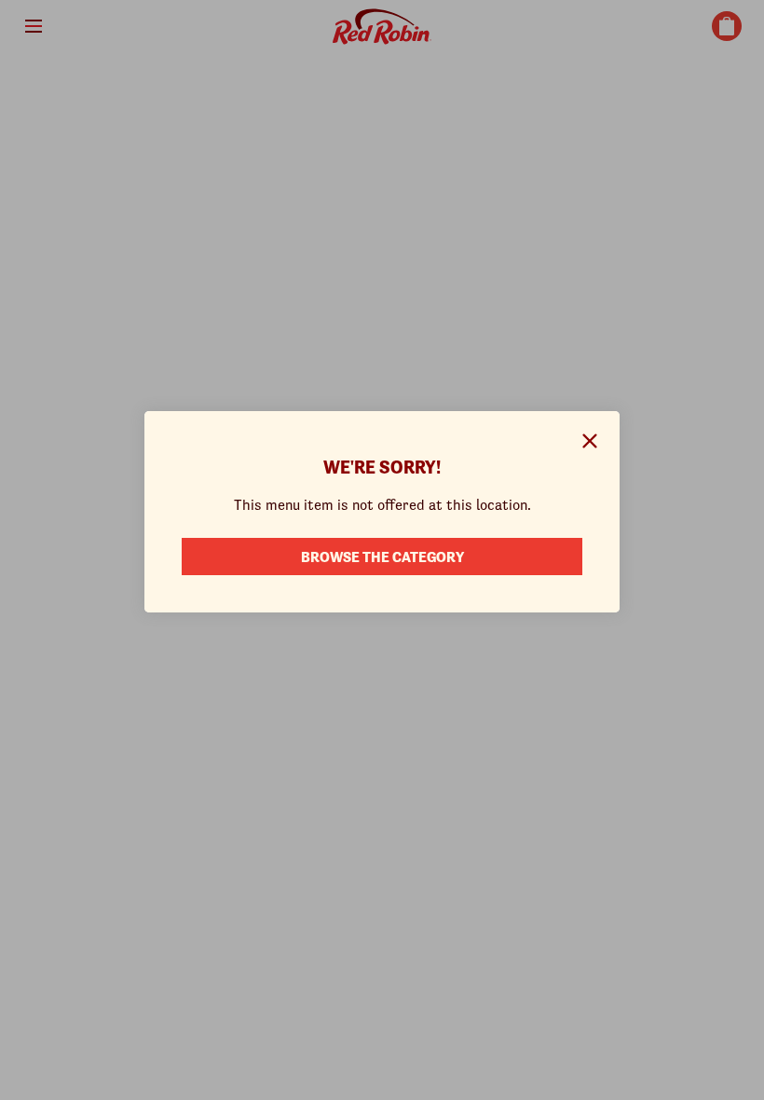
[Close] (590, 441)
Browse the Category (382, 556)
